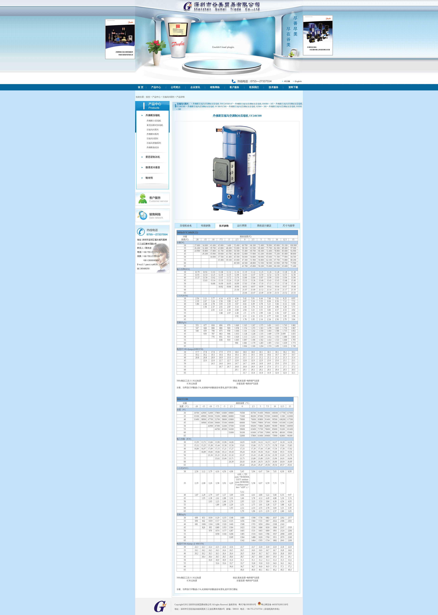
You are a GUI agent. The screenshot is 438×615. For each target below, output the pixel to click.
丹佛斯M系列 (153, 134)
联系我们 (254, 87)
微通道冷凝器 (153, 167)
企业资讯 (195, 87)
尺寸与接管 (289, 225)
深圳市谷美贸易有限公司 (200, 604)
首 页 (140, 87)
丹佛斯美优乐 (153, 147)
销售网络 (215, 87)
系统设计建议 (264, 225)
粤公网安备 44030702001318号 (274, 604)
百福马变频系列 (154, 143)
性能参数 (206, 225)
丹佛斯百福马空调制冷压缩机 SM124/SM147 (213, 104)
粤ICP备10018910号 (246, 604)
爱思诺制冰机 (153, 157)
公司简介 (176, 87)
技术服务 (273, 87)
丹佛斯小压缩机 (154, 121)
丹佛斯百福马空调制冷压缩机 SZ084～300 (248, 106)
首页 (148, 97)
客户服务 (234, 87)
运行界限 (242, 225)
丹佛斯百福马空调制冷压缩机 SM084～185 (254, 104)
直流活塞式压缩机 (155, 125)
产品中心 (156, 87)
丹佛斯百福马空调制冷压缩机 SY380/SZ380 (207, 106)
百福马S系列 (168, 97)
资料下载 (293, 87)
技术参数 (224, 226)
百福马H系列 (152, 129)
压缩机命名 (186, 225)
